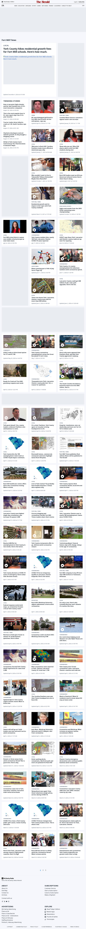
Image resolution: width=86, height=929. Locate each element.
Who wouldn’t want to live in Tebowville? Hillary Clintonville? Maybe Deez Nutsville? (42, 177)
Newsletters (51, 914)
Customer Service (50, 888)
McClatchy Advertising (9, 909)
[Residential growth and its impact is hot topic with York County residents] (43, 193)
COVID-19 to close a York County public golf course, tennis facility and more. (14, 822)
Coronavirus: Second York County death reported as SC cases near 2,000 (14, 668)
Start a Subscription (51, 890)
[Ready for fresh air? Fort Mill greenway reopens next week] (14, 370)
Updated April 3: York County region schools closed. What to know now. (13, 701)
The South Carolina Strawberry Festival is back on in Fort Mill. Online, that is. (70, 385)
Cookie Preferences (46, 926)
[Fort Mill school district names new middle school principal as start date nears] (14, 226)
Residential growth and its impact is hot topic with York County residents (41, 206)
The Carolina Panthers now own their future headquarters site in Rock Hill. (42, 698)
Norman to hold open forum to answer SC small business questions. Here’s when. (13, 636)
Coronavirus (35, 235)
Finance (51, 5)
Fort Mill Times (64, 115)
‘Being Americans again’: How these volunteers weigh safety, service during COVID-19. (42, 793)
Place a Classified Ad (8, 913)
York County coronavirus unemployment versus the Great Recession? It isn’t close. (42, 354)
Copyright (10, 926)
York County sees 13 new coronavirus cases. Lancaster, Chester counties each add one (70, 668)
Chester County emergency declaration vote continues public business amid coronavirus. (71, 761)
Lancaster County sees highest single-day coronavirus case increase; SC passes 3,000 (13, 515)
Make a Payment (50, 895)
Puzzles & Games (52, 917)
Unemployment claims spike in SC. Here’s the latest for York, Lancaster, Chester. (70, 822)
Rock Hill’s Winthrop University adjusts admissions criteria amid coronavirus (42, 604)
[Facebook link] (2, 901)
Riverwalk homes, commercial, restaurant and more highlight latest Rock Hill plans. (41, 456)
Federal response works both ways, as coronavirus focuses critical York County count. (13, 607)
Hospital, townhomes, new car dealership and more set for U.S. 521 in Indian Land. (70, 427)
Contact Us (5, 892)
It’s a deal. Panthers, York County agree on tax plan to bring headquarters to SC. (42, 427)
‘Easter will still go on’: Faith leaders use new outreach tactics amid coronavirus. (14, 731)
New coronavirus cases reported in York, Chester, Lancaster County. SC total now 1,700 (42, 668)
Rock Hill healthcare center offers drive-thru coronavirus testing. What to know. (14, 485)
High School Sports (65, 206)
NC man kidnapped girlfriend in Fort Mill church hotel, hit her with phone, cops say (42, 119)
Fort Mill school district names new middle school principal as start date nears (13, 239)
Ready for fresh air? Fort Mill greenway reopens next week (13, 382)
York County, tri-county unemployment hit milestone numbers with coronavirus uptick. (71, 268)
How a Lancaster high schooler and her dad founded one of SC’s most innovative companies (14, 106)
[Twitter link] (4, 901)
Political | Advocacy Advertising (11, 922)
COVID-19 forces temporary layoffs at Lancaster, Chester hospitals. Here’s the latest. (41, 574)
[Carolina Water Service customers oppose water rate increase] (71, 106)
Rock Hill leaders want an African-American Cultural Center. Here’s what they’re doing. (71, 177)
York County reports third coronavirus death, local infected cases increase (71, 485)
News (15, 5)
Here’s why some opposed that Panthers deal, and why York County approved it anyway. (70, 354)
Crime (33, 115)
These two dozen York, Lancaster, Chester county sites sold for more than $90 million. (42, 299)
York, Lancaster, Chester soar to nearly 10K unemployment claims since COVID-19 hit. (71, 515)
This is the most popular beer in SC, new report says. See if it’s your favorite (14, 115)
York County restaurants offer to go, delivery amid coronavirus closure (42, 545)
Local (6, 45)
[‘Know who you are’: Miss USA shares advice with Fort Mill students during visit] (71, 135)
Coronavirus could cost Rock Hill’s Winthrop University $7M (42, 635)
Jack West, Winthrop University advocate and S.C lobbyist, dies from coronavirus (41, 731)
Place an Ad (5, 911)
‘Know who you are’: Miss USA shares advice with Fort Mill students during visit (69, 148)
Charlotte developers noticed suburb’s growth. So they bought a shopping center (14, 134)
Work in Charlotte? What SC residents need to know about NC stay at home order (71, 698)
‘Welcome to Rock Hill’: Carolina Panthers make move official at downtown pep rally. (42, 148)
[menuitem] (3, 5)
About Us (4, 888)
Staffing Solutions (7, 920)
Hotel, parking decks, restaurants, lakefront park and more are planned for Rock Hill (42, 761)
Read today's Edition (9, 1)
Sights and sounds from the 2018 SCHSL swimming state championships (70, 210)
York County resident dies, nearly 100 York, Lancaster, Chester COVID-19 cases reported (42, 239)
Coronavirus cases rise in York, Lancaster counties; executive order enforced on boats (13, 790)
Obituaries (45, 5)
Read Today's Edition (53, 909)
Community (6, 350)
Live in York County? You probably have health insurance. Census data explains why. (42, 485)
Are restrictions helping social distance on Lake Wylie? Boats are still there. (71, 638)
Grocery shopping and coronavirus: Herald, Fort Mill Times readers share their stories (42, 515)
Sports (34, 5)
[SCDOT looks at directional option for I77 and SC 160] (14, 341)
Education (21, 5)
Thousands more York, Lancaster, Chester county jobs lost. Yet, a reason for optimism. (42, 383)
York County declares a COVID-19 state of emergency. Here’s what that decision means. (14, 574)
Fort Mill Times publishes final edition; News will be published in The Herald (71, 456)
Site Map (4, 890)
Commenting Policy (21, 926)
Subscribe (81, 1)
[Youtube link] (6, 901)
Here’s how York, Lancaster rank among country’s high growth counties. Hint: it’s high (14, 852)
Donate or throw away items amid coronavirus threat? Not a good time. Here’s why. (14, 761)
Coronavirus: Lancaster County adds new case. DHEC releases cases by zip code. (70, 790)
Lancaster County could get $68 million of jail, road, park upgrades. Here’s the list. (70, 282)
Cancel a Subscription (51, 892)
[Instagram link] (8, 901)
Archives (4, 895)
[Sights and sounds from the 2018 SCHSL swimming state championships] (71, 195)
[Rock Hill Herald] (43, 2)
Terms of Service (74, 926)
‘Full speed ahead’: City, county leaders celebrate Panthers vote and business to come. (14, 427)
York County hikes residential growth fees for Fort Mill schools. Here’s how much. (27, 50)
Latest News (34, 266)
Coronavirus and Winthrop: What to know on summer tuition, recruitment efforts (70, 731)
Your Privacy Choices (61, 926)
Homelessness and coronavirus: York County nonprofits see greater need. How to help (70, 852)
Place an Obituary (7, 918)
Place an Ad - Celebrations (10, 915)
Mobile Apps (51, 912)
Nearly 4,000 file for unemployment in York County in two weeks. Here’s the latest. (14, 545)
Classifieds (57, 5)
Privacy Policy (34, 926)
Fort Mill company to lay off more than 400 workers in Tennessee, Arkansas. (71, 574)
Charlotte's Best (67, 5)
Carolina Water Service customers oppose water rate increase (71, 118)
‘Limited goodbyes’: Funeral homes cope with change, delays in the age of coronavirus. (71, 545)
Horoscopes (50, 919)
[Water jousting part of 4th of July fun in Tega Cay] (43, 256)
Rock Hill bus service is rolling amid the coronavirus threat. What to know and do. (41, 852)
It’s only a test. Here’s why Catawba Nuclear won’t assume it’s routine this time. (70, 604)
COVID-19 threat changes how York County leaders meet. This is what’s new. (42, 822)
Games (39, 5)
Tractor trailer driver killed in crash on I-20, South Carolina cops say (14, 124)
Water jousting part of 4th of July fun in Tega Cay (42, 269)
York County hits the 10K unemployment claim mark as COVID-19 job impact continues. (14, 456)
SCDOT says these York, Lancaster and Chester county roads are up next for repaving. (71, 239)
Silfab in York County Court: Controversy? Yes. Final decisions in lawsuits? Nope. (14, 143)
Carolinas (28, 5)
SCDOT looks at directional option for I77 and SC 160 (14, 353)
